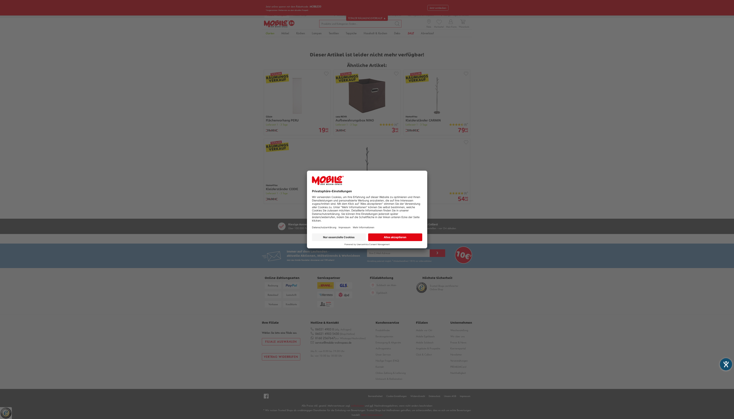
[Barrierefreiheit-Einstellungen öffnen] (726, 364)
